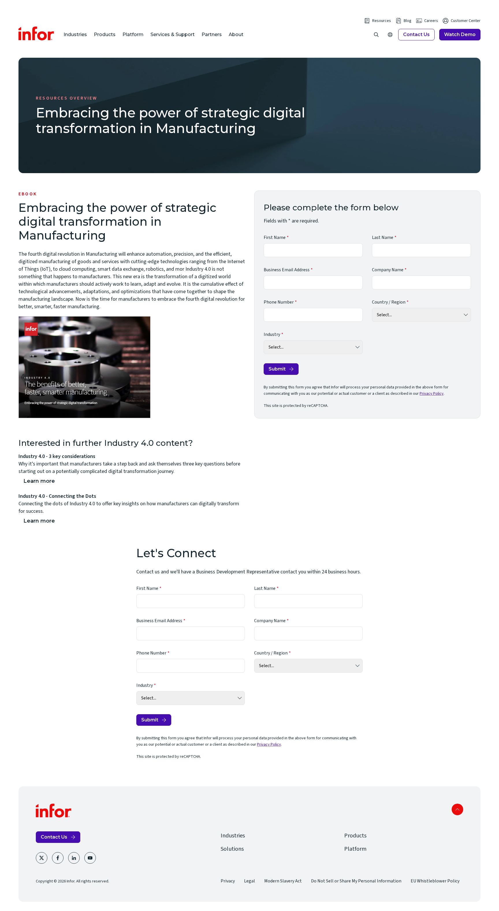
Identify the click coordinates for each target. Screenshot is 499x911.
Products (105, 34)
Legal (249, 881)
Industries (75, 34)
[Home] (36, 33)
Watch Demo (460, 34)
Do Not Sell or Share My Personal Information (356, 881)
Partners (212, 34)
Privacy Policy (432, 393)
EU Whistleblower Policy (435, 881)
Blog (408, 21)
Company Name (387, 270)
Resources (381, 21)
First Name (275, 237)
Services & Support (172, 34)
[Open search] (376, 34)
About (236, 34)
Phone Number (279, 302)
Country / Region (388, 302)
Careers (431, 21)
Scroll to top (457, 809)
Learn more (39, 481)
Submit (277, 369)
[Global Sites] (390, 34)
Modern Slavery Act (283, 881)
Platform (133, 34)
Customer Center (466, 21)
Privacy (228, 881)
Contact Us (416, 34)
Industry (272, 334)
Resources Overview (67, 98)
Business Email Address (287, 270)
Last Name (382, 237)
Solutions (232, 849)
